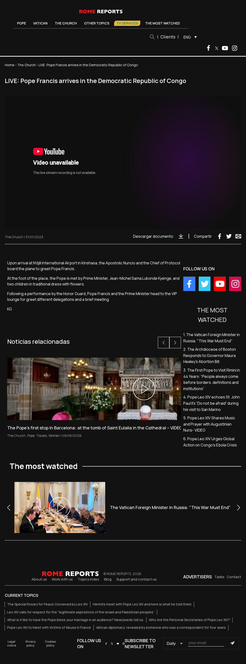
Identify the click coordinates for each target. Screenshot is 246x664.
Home (9, 65)
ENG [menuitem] (187, 37)
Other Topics (96, 23)
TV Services (127, 23)
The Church (66, 23)
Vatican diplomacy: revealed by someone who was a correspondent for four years (161, 627)
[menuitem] (189, 37)
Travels (41, 435)
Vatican (40, 23)
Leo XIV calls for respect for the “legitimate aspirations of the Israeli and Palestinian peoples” (80, 612)
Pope (21, 23)
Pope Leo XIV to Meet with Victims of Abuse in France (49, 627)
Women (54, 435)
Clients (167, 37)
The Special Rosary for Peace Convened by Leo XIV (47, 604)
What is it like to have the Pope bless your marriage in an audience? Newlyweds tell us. (75, 619)
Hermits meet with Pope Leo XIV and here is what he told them (142, 604)
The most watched (162, 23)
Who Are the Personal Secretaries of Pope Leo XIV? (189, 619)
